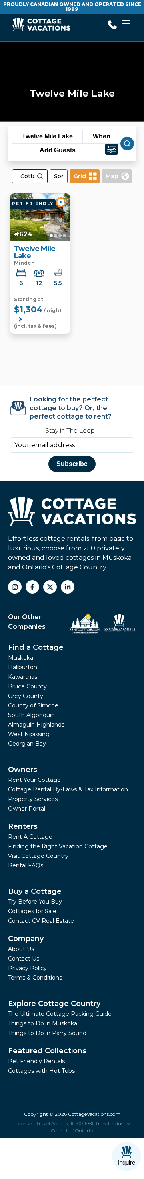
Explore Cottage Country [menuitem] (54, 1003)
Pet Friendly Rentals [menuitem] (36, 1061)
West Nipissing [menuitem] (29, 734)
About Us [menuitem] (21, 949)
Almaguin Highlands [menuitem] (36, 724)
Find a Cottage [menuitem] (36, 647)
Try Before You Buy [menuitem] (35, 901)
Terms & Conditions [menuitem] (35, 977)
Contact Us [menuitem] (23, 958)
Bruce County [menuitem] (27, 686)
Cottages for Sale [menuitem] (32, 911)
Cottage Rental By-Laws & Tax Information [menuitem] (68, 789)
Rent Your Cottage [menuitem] (34, 779)
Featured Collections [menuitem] (47, 1050)
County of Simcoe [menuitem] (33, 705)
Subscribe (72, 463)
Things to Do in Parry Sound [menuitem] (47, 1033)
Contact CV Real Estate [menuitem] (41, 920)
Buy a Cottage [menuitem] (35, 891)
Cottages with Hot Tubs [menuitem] (41, 1070)
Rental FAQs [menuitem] (25, 865)
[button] (40, 176)
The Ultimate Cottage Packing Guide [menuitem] (60, 1013)
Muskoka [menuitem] (20, 657)
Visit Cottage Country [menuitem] (38, 855)
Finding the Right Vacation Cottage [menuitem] (58, 846)
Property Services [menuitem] (33, 799)
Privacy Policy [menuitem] (27, 968)
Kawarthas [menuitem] (22, 676)
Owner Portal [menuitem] (26, 808)
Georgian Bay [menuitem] (27, 743)
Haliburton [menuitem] (22, 667)
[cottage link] (40, 217)
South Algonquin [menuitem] (31, 715)
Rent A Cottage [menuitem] (30, 836)
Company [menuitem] (26, 938)
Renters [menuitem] (23, 826)
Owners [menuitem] (22, 769)
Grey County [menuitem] (25, 696)
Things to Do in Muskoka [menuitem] (42, 1023)
